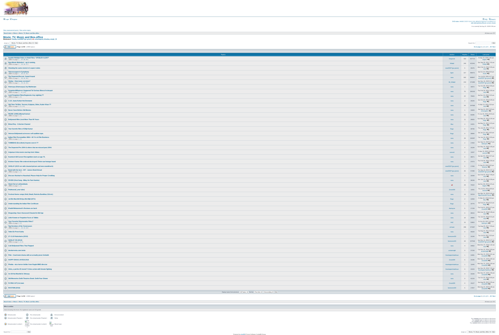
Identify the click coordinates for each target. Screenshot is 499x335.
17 (26, 64)
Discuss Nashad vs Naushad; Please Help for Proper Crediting (31, 176)
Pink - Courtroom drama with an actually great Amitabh (28, 255)
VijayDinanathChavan (484, 195)
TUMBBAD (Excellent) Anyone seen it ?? (23, 143)
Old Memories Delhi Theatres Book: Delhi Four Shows (28, 278)
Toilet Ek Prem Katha (16, 232)
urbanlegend (39, 39)
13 (22, 83)
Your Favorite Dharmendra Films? (20, 221)
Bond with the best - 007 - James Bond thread (25, 170)
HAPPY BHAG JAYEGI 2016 (18, 260)
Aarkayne (485, 143)
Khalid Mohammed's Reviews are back (22, 208)
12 (22, 228)
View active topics (25, 30)
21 (24, 73)
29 (26, 59)
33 (24, 78)
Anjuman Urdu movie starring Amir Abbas (23, 152)
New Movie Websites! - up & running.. (22, 62)
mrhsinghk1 (484, 111)
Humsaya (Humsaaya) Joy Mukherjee (22, 87)
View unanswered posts (10, 30)
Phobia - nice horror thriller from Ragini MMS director (27, 264)
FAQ (485, 19)
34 (26, 78)
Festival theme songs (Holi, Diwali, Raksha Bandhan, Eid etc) (30, 194)
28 (24, 59)
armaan (452, 227)
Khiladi (452, 63)
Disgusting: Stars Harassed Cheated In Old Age (25, 213)
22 (26, 73)
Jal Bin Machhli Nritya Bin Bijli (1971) (21, 199)
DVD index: (455, 21)
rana (484, 69)
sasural (452, 152)
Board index (8, 33)
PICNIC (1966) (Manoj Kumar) (19, 114)
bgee (452, 73)
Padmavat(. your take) (16, 190)
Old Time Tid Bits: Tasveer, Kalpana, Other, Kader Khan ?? (29, 104)
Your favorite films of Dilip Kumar (20, 129)
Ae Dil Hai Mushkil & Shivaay (19, 274)
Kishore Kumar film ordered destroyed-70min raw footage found (32, 161)
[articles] (479, 23)
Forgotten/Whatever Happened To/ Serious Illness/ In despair (30, 90)
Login (7, 19)
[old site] (473, 23)
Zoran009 (452, 189)
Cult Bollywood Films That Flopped (21, 246)
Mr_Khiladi (452, 82)
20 (22, 73)
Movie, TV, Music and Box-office (29, 33)
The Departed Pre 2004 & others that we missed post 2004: (30, 147)
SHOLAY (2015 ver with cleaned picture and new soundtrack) (30, 166)
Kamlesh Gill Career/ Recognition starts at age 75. (26, 157)
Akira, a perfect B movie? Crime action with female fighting (30, 269)
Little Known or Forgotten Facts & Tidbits (23, 218)
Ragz (484, 87)
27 (22, 59)
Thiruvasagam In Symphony (18, 72)
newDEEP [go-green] (24, 39)
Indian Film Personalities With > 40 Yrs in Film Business (28, 137)
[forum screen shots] (488, 23)
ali (33, 39)
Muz (452, 124)
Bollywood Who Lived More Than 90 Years (23, 119)
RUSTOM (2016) (14, 288)
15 (22, 64)
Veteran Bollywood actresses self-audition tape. (26, 133)
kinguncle (452, 58)
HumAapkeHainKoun (452, 255)
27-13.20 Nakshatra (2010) (18, 236)
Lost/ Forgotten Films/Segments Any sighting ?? (26, 95)
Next (494, 47)
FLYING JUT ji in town (16, 283)
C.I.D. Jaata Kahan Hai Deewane (20, 101)
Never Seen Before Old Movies (19, 110)
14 (24, 83)
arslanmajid (452, 250)
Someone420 (452, 236)
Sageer (484, 59)
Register (14, 19)
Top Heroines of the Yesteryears (20, 226)
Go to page (477, 47)
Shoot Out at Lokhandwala (18, 184)
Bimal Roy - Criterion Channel (19, 124)
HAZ (452, 222)
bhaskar (46, 39)
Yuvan (485, 73)
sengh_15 (53, 39)
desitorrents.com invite (16, 250)
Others (15, 33)
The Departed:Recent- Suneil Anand (21, 76)
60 (491, 47)
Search (493, 19)
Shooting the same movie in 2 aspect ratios (24, 68)
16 (24, 64)
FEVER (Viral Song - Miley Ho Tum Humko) (23, 180)
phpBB (243, 334)
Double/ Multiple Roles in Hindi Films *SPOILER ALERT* (28, 58)
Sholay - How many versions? (19, 81)
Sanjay (14, 39)
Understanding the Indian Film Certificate (23, 204)
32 (22, 78)
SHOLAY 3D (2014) (15, 240)
